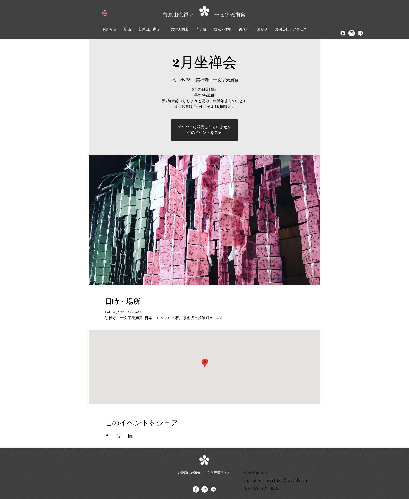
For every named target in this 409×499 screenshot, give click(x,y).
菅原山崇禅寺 (188, 14)
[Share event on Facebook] (107, 436)
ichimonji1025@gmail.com (281, 480)
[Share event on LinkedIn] (130, 436)
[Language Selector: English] (108, 13)
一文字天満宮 (229, 14)
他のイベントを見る (204, 132)
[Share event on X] (118, 436)
